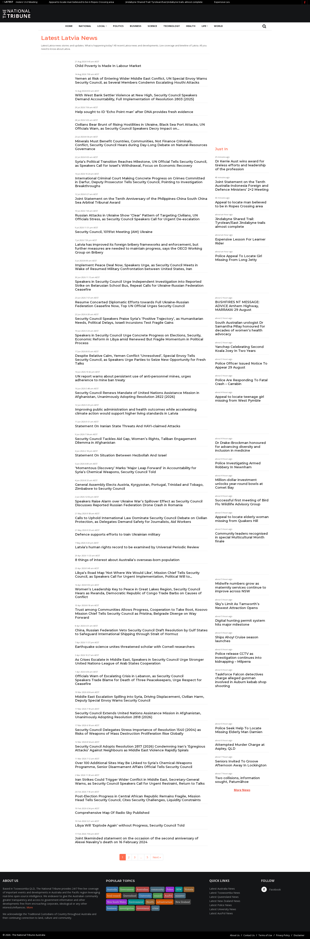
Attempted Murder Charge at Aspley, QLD (240, 747)
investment (143, 908)
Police (170, 889)
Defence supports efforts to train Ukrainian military (117, 534)
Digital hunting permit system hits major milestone (240, 623)
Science (152, 26)
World (218, 26)
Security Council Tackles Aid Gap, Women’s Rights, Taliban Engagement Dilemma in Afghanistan (135, 441)
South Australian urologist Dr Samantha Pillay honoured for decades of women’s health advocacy (240, 328)
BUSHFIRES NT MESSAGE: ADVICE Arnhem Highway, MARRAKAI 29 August (237, 306)
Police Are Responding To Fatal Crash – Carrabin (241, 382)
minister (180, 895)
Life (204, 26)
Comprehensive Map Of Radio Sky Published (112, 813)
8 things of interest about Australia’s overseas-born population (127, 560)
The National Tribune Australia (28, 934)
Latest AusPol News (221, 913)
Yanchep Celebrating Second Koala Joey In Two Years (239, 349)
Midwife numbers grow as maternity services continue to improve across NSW (240, 587)
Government (127, 889)
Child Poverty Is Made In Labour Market (108, 66)
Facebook (275, 889)
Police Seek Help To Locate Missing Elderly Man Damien (238, 730)
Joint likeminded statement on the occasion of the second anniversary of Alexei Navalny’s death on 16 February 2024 (136, 840)
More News (242, 790)
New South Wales (116, 902)
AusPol (168, 895)
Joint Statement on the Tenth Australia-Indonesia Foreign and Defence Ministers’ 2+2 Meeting (242, 186)
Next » (157, 857)
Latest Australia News (222, 888)
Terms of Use (265, 935)
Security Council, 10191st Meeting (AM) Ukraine (113, 232)
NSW (179, 889)
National (85, 26)
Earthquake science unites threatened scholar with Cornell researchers (135, 647)
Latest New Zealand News (224, 901)
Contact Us (249, 935)
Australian (142, 889)
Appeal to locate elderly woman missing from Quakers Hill (242, 519)
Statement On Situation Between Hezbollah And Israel (121, 455)
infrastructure (164, 902)
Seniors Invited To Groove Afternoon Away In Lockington (241, 763)
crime (155, 908)
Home (68, 26)
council (158, 895)
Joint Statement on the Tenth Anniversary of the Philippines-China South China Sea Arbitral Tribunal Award (141, 201)
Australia (112, 889)
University (145, 895)
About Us (234, 935)
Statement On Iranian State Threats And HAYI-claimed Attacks (127, 426)
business (112, 908)
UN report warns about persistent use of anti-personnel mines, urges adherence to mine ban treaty (133, 378)
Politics (118, 26)
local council (113, 895)
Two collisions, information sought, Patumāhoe (237, 780)
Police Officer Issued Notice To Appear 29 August (241, 365)
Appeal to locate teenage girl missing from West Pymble (239, 399)
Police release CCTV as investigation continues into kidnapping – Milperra (238, 657)
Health (190, 26)
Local (101, 26)
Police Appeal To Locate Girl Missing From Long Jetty (238, 258)
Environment (136, 902)
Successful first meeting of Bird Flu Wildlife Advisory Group (242, 502)
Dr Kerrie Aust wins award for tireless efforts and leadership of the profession (240, 165)
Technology (171, 26)
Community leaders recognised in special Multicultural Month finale (241, 537)
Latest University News (222, 909)
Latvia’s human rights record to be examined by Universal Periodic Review (137, 547)
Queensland (129, 895)
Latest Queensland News (224, 897)
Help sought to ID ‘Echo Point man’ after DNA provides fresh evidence (134, 112)
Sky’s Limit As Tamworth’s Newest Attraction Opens (237, 606)
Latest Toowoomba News (224, 892)
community (157, 889)
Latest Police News (220, 905)
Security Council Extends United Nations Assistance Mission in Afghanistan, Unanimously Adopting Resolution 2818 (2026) (138, 715)
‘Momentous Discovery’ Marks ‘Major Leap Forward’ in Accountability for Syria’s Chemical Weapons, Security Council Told (135, 470)
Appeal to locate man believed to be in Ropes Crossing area (64, 2)
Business (135, 26)
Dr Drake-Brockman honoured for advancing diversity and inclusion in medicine (240, 446)
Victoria (189, 889)
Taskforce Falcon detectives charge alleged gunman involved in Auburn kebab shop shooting (240, 680)
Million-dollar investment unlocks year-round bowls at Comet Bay (239, 484)
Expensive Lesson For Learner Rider (217, 2)
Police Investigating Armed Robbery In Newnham (238, 465)
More (30, 907)
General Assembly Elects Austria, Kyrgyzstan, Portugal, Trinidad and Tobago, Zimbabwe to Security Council (139, 487)
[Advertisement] (242, 13)
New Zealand (182, 902)
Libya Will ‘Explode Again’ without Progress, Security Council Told (130, 825)
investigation (127, 908)
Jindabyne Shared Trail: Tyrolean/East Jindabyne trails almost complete (147, 2)
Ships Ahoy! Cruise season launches (236, 639)
